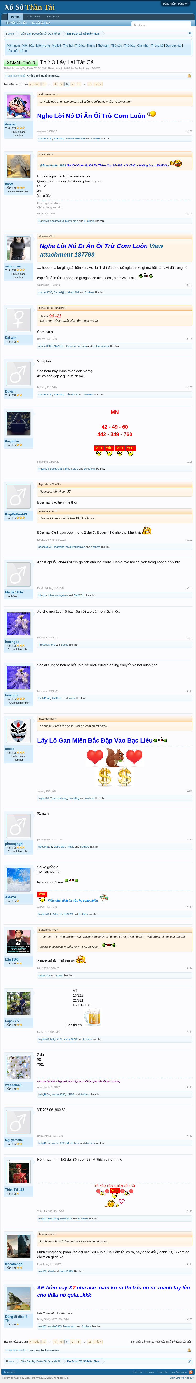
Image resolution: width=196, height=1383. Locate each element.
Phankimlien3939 (75, 138)
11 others (89, 220)
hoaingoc (12, 642)
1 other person (101, 346)
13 (89, 84)
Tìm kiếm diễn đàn (16, 22)
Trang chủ (162, 1372)
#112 (189, 839)
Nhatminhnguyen (58, 595)
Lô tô (23, 51)
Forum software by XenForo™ (35, 1377)
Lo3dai (54, 914)
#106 (189, 461)
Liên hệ (137, 1372)
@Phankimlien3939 (53, 165)
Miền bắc (28, 45)
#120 (189, 1319)
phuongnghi (14, 844)
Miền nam (13, 45)
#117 (189, 1135)
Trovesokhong (46, 644)
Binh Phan (44, 698)
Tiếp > (97, 84)
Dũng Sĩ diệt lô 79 (16, 1318)
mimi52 (42, 1218)
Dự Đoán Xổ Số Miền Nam (38, 68)
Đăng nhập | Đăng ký (175, 3)
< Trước (34, 84)
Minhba (42, 595)
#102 (189, 213)
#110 (189, 691)
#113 (189, 906)
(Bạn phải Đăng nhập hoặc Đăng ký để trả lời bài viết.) (161, 1341)
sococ (64, 644)
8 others (83, 914)
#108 (189, 588)
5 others (89, 394)
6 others (84, 846)
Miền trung (43, 45)
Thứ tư (91, 45)
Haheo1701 (72, 292)
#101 (189, 131)
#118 (189, 1211)
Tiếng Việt (9, 1372)
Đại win (10, 338)
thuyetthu (12, 441)
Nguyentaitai (14, 1140)
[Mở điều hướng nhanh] (189, 33)
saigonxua (13, 266)
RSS (190, 1372)
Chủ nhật (143, 45)
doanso (10, 124)
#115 (189, 1032)
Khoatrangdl (14, 1264)
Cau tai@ (59, 292)
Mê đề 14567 (14, 592)
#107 (189, 539)
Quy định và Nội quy (182, 1377)
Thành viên (33, 16)
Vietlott (56, 45)
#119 (189, 1264)
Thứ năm (103, 45)
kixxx (9, 184)
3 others (89, 292)
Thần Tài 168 (14, 1190)
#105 (189, 387)
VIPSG (71, 1094)
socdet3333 (45, 138)
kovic (71, 846)
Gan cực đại (173, 45)
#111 (189, 791)
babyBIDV (56, 1039)
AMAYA (10, 897)
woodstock (13, 1085)
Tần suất (12, 51)
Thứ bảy (129, 45)
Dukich (10, 391)
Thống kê (157, 45)
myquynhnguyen (75, 546)
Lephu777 (12, 1021)
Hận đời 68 (72, 394)
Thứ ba (80, 45)
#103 (189, 284)
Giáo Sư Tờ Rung (78, 68)
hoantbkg (59, 138)
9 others (85, 1094)
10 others (89, 468)
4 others (96, 138)
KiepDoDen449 (16, 514)
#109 (189, 637)
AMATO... (59, 346)
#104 (189, 338)
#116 (189, 1087)
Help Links (53, 16)
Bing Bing (53, 1218)
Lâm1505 (11, 959)
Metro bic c (71, 220)
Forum (15, 16)
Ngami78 (43, 220)
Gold (51, 1271)
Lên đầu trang (179, 1372)
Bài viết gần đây (41, 22)
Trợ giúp (149, 1372)
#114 (189, 968)
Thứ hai (68, 45)
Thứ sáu (116, 45)
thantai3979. (66, 1271)
